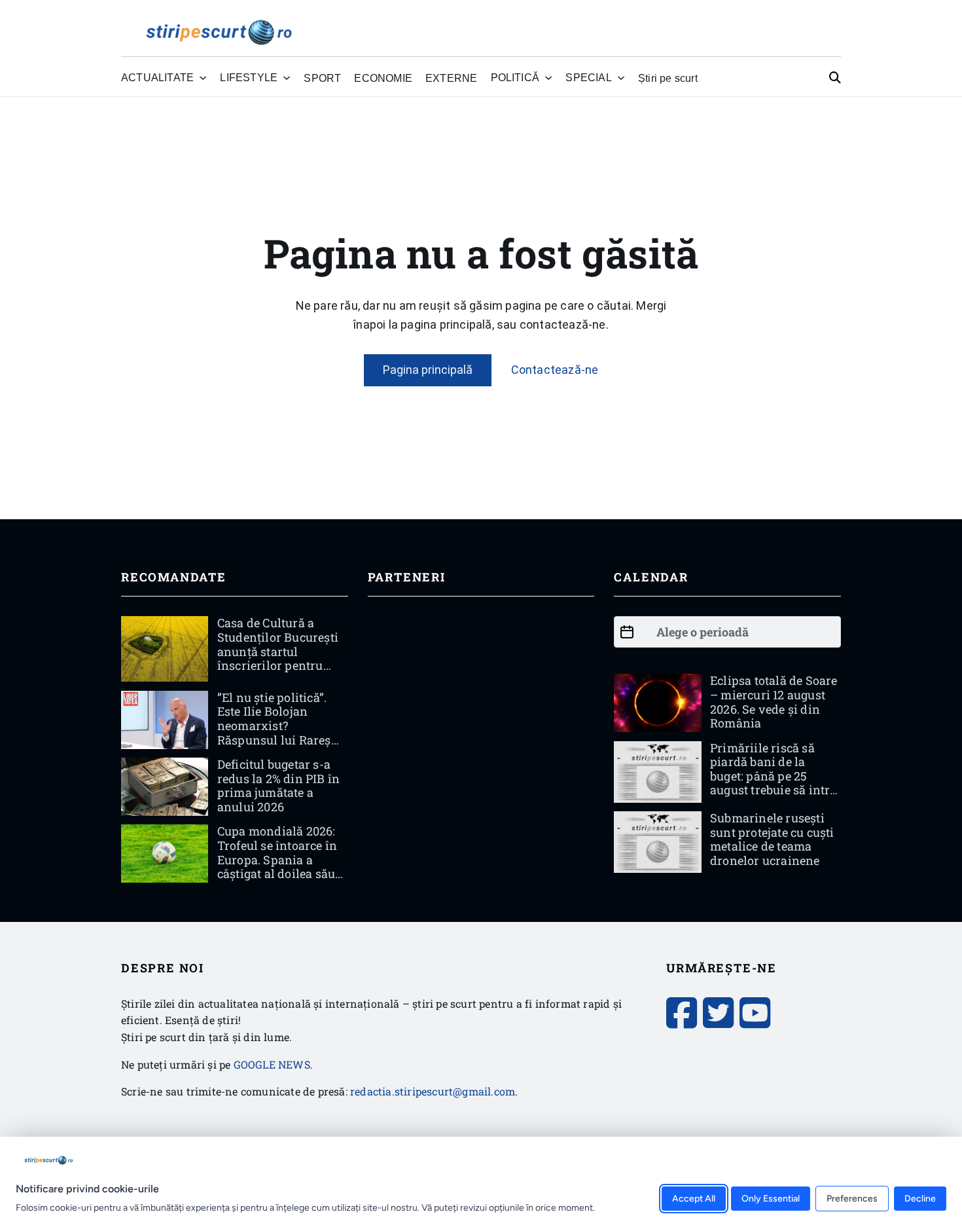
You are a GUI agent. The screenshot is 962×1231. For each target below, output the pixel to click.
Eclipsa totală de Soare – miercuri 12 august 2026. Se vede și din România (774, 701)
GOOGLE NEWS (272, 1064)
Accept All (693, 1197)
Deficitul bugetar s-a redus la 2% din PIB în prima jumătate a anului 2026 (278, 785)
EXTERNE (451, 78)
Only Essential (770, 1197)
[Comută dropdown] (203, 78)
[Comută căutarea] (835, 78)
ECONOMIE (383, 78)
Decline (920, 1197)
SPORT (322, 78)
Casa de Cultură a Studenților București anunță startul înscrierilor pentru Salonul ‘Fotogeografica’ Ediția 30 (279, 665)
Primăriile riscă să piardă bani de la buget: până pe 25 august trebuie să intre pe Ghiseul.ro (773, 776)
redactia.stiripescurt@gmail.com (432, 1091)
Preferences (852, 1197)
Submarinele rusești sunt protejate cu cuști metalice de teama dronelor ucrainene (772, 839)
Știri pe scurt (668, 78)
